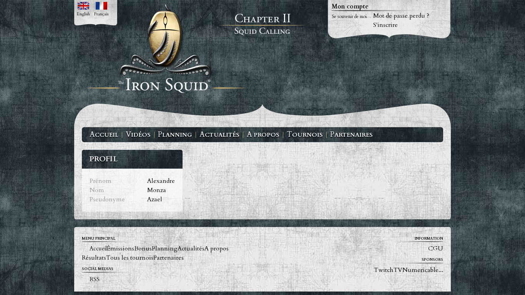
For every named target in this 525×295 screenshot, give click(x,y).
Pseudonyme (107, 199)
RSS (95, 279)
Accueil (104, 135)
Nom (97, 190)
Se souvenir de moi (349, 16)
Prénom (100, 181)
